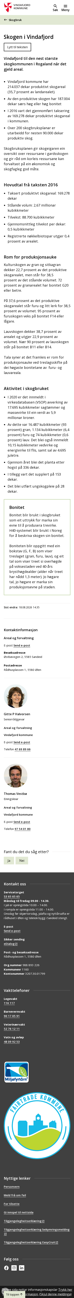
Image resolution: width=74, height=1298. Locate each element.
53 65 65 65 (12, 896)
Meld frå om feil (15, 1195)
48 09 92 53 (12, 1041)
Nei (21, 860)
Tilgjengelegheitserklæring (23, 1221)
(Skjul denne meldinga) (55, 1294)
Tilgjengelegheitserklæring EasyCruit (29, 1242)
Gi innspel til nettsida (18, 1212)
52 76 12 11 (12, 1029)
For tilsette (12, 1204)
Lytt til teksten (17, 47)
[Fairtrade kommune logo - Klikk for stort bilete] (37, 1125)
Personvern (12, 1186)
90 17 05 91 (12, 1016)
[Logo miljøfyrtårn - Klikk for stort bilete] (16, 1072)
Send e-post (12, 931)
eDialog (9, 944)
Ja (9, 860)
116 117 (9, 1003)
